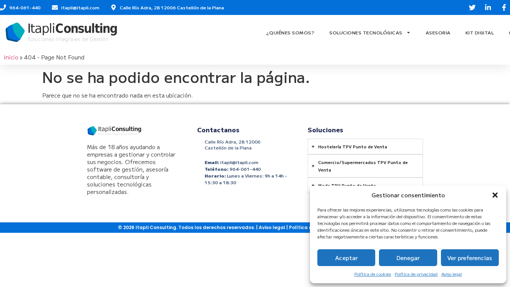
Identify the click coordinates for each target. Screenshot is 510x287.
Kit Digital (480, 32)
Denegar (408, 258)
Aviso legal (451, 274)
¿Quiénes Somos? (290, 32)
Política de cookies (372, 274)
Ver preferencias (469, 258)
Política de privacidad (416, 274)
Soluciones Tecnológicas (365, 32)
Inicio (11, 57)
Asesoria (438, 32)
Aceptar (346, 258)
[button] (495, 195)
